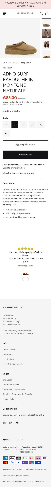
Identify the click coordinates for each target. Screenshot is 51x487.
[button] (23, 279)
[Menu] (4, 13)
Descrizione (8, 183)
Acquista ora (25, 154)
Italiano (6, 439)
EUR (18, 439)
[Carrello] (46, 13)
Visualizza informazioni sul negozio (18, 173)
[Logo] (25, 13)
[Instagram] (4, 423)
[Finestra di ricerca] (41, 13)
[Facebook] (11, 423)
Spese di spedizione (24, 102)
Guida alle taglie (11, 110)
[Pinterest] (17, 423)
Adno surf (7, 68)
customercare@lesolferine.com (17, 330)
